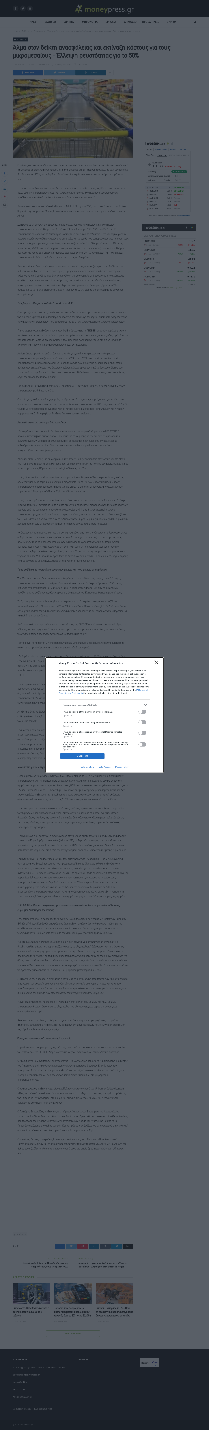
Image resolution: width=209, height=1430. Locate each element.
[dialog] (104, 715)
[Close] (157, 663)
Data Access (104, 767)
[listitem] (104, 705)
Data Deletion (87, 767)
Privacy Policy (122, 767)
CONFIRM (82, 756)
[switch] (142, 712)
